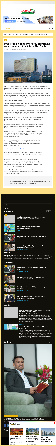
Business (21, 308)
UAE (5, 40)
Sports (6, 198)
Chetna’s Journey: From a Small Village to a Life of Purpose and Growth (32, 279)
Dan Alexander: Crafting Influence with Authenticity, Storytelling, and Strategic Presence (30, 246)
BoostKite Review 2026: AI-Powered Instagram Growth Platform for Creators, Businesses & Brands (35, 310)
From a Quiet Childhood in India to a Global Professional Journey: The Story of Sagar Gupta (31, 227)
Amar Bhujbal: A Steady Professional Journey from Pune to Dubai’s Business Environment (32, 237)
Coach (6, 202)
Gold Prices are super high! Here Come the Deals (15, 438)
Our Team (7, 208)
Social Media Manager (22, 220)
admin (7, 49)
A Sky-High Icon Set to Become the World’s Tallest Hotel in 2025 (47, 439)
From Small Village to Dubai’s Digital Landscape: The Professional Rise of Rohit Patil (30, 269)
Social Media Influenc (22, 249)
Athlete (6, 205)
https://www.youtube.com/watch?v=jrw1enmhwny (16, 149)
